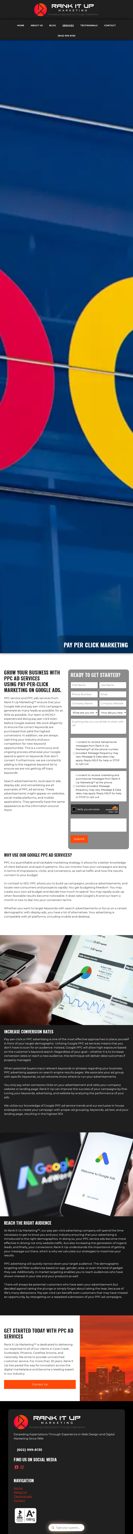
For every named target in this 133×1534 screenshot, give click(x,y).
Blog (52, 25)
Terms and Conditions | (89, 822)
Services (68, 25)
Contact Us (40, 1384)
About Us (37, 25)
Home (20, 25)
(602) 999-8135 (66, 35)
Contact (110, 25)
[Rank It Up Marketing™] (66, 9)
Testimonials (89, 25)
